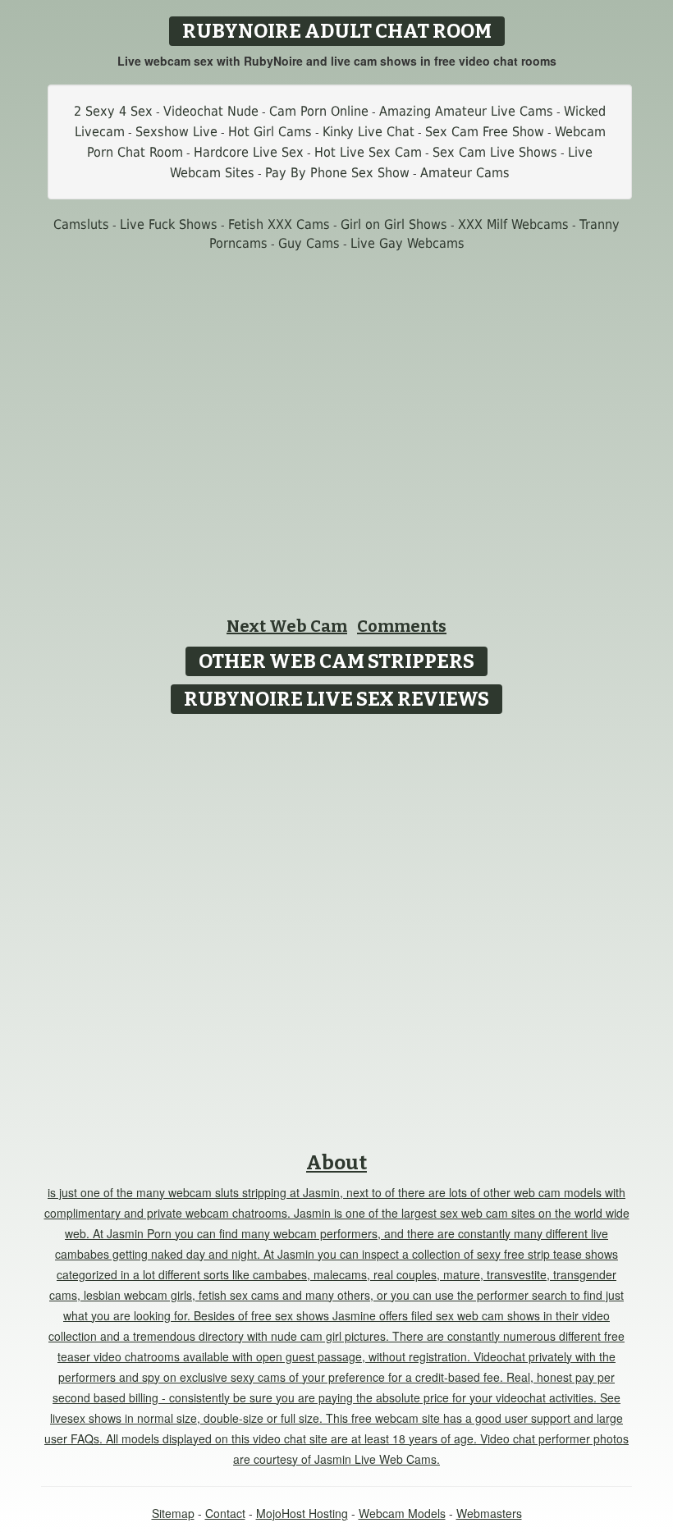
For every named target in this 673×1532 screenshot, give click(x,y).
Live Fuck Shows (168, 224)
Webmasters (489, 1513)
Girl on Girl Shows (394, 224)
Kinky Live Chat (368, 131)
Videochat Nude (211, 111)
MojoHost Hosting (302, 1513)
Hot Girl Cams (270, 131)
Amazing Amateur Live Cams (466, 111)
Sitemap (173, 1513)
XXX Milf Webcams (513, 224)
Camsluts (81, 224)
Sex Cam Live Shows (495, 152)
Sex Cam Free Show (484, 131)
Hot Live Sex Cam (368, 152)
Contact (225, 1513)
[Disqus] (337, 927)
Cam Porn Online (319, 111)
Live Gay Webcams (407, 243)
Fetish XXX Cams (279, 224)
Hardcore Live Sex (249, 152)
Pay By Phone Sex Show (337, 173)
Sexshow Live (176, 131)
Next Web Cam (287, 626)
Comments (401, 626)
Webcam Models (402, 1513)
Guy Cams (309, 243)
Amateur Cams (465, 173)
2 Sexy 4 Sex (113, 111)
